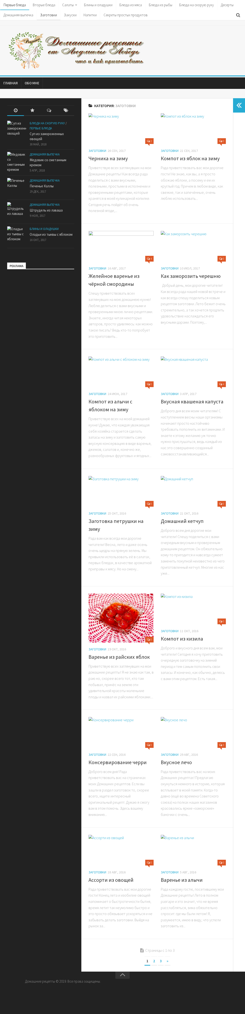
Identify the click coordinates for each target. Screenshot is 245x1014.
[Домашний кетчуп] (193, 491)
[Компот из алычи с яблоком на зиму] (121, 371)
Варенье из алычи (182, 880)
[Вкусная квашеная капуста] (193, 371)
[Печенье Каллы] (16, 187)
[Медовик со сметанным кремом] (16, 162)
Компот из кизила (182, 638)
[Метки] (65, 111)
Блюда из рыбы (160, 5)
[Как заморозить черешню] (193, 246)
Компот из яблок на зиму (190, 158)
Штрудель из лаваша (46, 210)
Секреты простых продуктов (126, 15)
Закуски (70, 15)
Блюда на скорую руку (196, 5)
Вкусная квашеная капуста (192, 401)
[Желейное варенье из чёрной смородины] (121, 246)
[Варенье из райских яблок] (121, 618)
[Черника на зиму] (121, 128)
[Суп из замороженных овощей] (16, 130)
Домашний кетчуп (182, 521)
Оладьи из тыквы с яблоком (51, 234)
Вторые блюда (44, 5)
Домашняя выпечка (18, 15)
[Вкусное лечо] (193, 732)
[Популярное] (32, 111)
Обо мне (32, 83)
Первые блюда (15, 5)
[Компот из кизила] (193, 609)
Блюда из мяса (130, 5)
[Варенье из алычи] (193, 850)
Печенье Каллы (42, 186)
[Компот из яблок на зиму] (193, 128)
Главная (10, 83)
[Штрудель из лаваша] (16, 211)
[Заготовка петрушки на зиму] (121, 491)
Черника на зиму (108, 158)
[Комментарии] (49, 111)
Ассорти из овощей (111, 880)
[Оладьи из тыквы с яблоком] (16, 236)
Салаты (68, 5)
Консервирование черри (118, 762)
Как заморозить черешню (191, 276)
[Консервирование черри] (121, 732)
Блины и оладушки (98, 5)
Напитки (90, 15)
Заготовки (48, 15)
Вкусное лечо (176, 762)
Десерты (227, 5)
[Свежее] (15, 111)
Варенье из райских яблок (119, 656)
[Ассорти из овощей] (121, 850)
